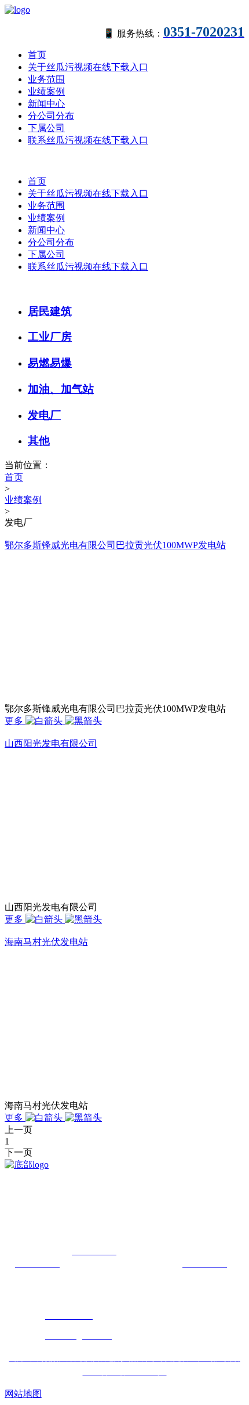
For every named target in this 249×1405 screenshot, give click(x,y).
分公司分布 (51, 116)
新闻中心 (46, 103)
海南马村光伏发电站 (46, 942)
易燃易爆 (50, 363)
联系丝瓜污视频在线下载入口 (88, 140)
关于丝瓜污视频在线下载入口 (88, 67)
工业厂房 (50, 337)
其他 (39, 440)
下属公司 (46, 128)
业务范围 (46, 79)
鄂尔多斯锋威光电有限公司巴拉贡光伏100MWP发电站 (115, 545)
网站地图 (23, 1394)
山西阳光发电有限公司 (51, 743)
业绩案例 (46, 91)
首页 (37, 55)
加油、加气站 (61, 389)
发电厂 (44, 415)
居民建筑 (50, 311)
